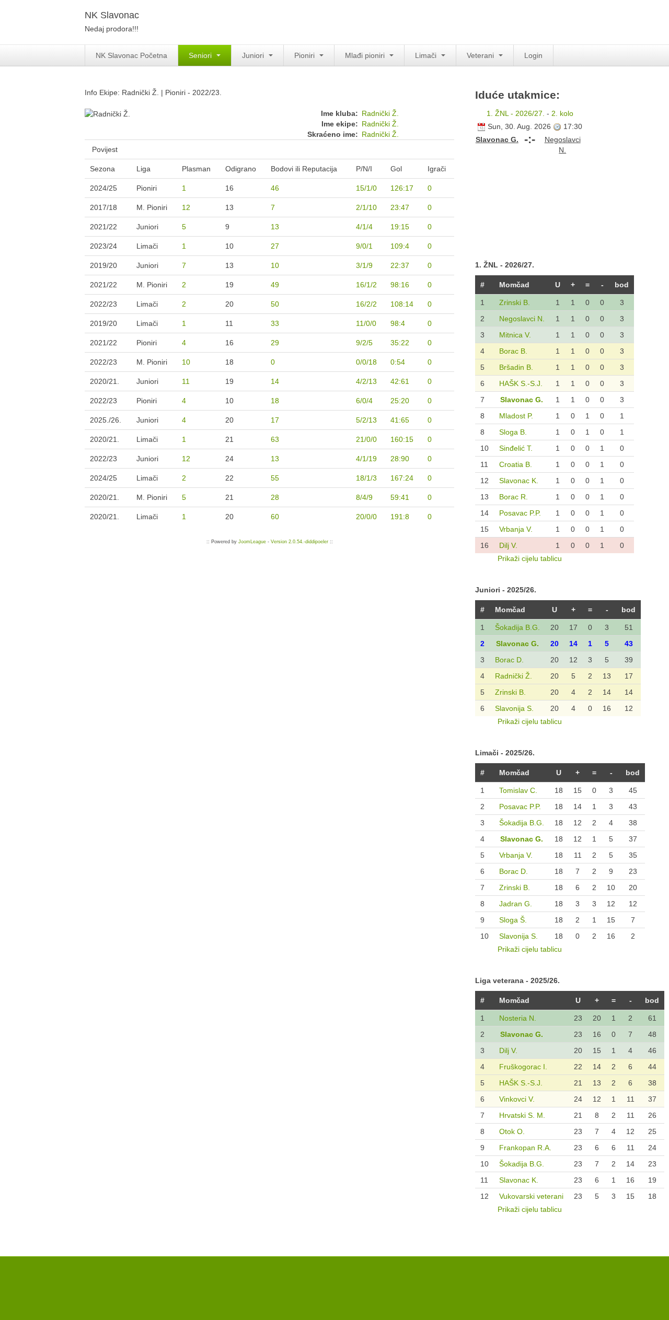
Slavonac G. (521, 399)
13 (275, 227)
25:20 (399, 400)
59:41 (399, 497)
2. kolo (562, 113)
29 (275, 342)
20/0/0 (366, 516)
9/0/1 (364, 246)
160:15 (401, 439)
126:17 (401, 188)
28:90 (399, 458)
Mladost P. (516, 416)
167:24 (401, 478)
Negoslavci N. (522, 318)
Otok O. (512, 1131)
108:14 (401, 304)
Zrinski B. (514, 302)
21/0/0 (366, 439)
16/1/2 (366, 285)
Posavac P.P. (520, 513)
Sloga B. (513, 432)
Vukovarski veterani (531, 1196)
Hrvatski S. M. (522, 1115)
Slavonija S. (514, 708)
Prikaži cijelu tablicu (530, 558)
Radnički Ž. (380, 113)
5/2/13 (366, 420)
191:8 (399, 516)
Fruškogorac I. (523, 1066)
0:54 (397, 362)
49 (275, 285)
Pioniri (305, 55)
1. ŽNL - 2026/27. (516, 113)
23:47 (399, 207)
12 (186, 207)
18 (275, 400)
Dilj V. (508, 545)
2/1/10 (366, 207)
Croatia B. (515, 464)
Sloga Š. (513, 920)
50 (275, 304)
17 (275, 420)
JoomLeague (252, 541)
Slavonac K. (518, 480)
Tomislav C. (518, 790)
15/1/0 (366, 188)
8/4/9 (364, 497)
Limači (427, 55)
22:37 (399, 265)
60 (275, 516)
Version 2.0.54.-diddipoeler (299, 541)
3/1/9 (364, 265)
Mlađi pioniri (366, 55)
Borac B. (513, 351)
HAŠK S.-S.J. (521, 383)
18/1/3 (366, 478)
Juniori (254, 55)
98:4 (397, 323)
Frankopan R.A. (525, 1147)
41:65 (399, 420)
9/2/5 (364, 342)
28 (275, 497)
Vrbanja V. (516, 529)
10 (275, 265)
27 (275, 246)
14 (275, 381)
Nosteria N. (517, 1018)
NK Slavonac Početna (131, 55)
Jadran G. (515, 904)
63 (275, 439)
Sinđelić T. (516, 448)
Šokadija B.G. (517, 627)
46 (275, 188)
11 (186, 381)
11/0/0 (366, 323)
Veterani (481, 55)
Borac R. (513, 497)
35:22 (399, 342)
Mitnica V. (515, 335)
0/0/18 (366, 362)
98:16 (399, 285)
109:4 (399, 246)
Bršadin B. (516, 367)
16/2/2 (366, 304)
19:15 (399, 227)
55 (275, 478)
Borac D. (509, 660)
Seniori (201, 55)
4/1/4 (364, 227)
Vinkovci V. (517, 1099)
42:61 (399, 381)
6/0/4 (364, 400)
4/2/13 (366, 381)
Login (533, 55)
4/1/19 (366, 458)
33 (275, 323)
